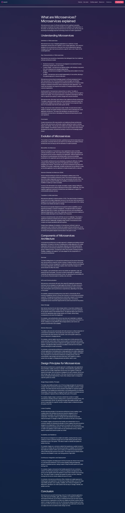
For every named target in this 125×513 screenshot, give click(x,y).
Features (80, 2)
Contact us (108, 2)
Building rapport (94, 2)
